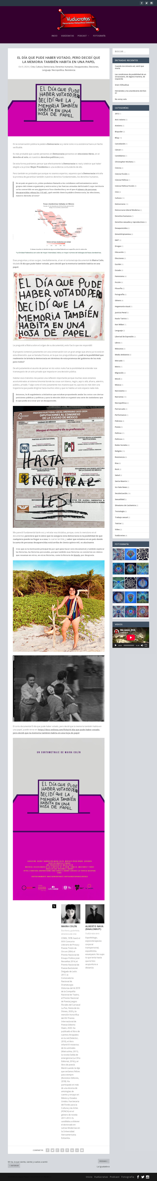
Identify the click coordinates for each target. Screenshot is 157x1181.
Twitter (118, 523)
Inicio (54, 36)
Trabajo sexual (121, 517)
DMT (117, 240)
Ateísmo (118, 125)
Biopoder (119, 131)
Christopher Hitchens (124, 162)
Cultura (39, 66)
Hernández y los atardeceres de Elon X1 (130, 92)
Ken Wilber (119, 324)
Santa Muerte (121, 481)
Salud (117, 475)
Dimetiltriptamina (123, 234)
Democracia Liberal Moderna (127, 210)
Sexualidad (119, 499)
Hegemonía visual (122, 306)
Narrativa (119, 397)
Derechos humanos (64, 66)
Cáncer (118, 150)
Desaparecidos (81, 66)
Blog (117, 138)
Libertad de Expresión (124, 336)
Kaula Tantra (120, 318)
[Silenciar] (142, 645)
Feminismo (119, 276)
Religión (118, 451)
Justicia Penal (120, 312)
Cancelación (120, 144)
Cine (33, 66)
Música (118, 385)
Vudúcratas (67, 36)
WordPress (47, 1177)
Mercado (118, 360)
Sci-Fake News (121, 487)
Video (117, 529)
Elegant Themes (23, 1177)
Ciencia (118, 168)
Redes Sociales (121, 445)
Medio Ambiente (122, 354)
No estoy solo (121, 99)
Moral (117, 379)
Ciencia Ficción (121, 174)
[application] (130, 637)
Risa (116, 463)
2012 (117, 113)
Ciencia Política (121, 180)
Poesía (117, 427)
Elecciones (93, 66)
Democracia (49, 66)
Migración (119, 373)
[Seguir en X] (54, 906)
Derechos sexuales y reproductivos (129, 222)
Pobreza (118, 421)
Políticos (118, 439)
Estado (118, 270)
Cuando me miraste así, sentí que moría (129, 67)
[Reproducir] (115, 645)
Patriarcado (120, 409)
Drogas (118, 246)
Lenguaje (46, 70)
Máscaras (119, 348)
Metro (117, 366)
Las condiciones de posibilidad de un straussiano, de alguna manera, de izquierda (130, 76)
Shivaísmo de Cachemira (125, 505)
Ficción (118, 282)
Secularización (121, 493)
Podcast (82, 36)
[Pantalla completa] (146, 645)
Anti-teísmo (120, 119)
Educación (119, 252)
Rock (117, 469)
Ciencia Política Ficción (124, 186)
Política (118, 433)
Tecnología (119, 511)
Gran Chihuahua (122, 85)
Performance (120, 415)
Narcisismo (119, 391)
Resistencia (70, 70)
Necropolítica (58, 70)
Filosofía (118, 288)
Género (118, 300)
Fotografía (99, 36)
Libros (117, 342)
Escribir (118, 264)
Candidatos (120, 156)
